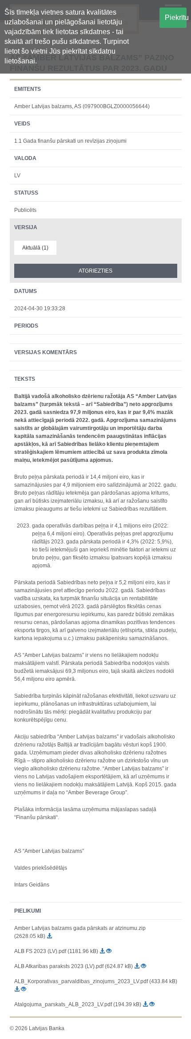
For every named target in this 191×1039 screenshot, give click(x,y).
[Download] (49, 936)
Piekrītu (176, 17)
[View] (108, 951)
